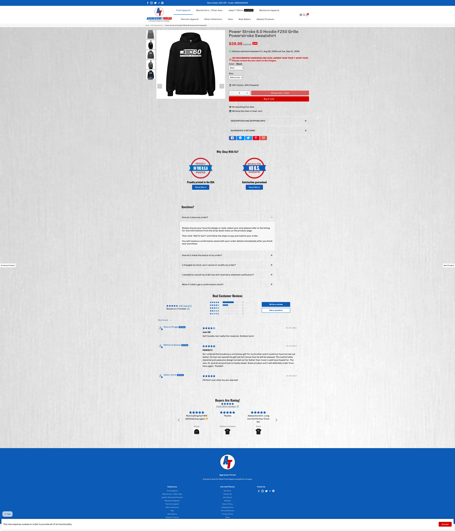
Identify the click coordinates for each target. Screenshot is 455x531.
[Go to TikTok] (159, 3)
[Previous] (150, 32)
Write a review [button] (276, 304)
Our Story (227, 491)
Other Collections (213, 19)
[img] (209, 328)
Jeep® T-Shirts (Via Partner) (172, 497)
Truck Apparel (183, 10)
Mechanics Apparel (269, 10)
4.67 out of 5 (185, 306)
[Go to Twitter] (155, 3)
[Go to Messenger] (240, 138)
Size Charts (227, 497)
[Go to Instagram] (151, 3)
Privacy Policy (227, 514)
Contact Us (227, 494)
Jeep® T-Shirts (240, 10)
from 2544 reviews (226, 406)
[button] (214, 302)
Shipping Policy (227, 507)
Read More (200, 187)
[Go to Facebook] (147, 3)
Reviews (227, 501)
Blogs (227, 517)
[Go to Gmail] (263, 138)
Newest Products (265, 19)
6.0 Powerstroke (157, 25)
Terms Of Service (227, 511)
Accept (445, 524)
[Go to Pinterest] (162, 3)
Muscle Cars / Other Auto (209, 10)
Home (147, 25)
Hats (230, 19)
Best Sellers (245, 19)
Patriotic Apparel (189, 19)
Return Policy (227, 504)
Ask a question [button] (276, 310)
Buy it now (269, 99)
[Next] (150, 77)
